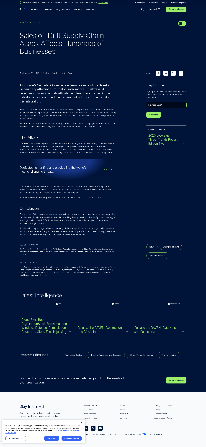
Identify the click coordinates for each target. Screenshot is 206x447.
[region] (43, 431)
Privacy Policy (63, 430)
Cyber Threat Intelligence (141, 355)
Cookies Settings (16, 438)
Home (22, 22)
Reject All (51, 438)
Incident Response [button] (178, 3)
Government (140, 3)
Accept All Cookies (71, 438)
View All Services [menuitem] (91, 405)
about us (42, 275)
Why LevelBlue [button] (63, 9)
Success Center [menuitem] (160, 414)
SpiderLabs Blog (33, 22)
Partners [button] (78, 9)
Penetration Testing (73, 355)
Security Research (157, 255)
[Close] (81, 422)
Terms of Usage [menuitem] (98, 434)
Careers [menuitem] (122, 405)
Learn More (103, 2)
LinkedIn (23, 254)
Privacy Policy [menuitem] (114, 434)
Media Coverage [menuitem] (90, 418)
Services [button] (35, 9)
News (151, 247)
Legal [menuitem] (86, 434)
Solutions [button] (47, 9)
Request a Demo (176, 9)
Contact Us (154, 3)
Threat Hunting (169, 355)
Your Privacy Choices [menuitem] (132, 434)
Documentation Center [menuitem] (163, 418)
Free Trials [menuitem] (123, 418)
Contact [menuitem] (122, 410)
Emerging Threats (171, 247)
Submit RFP (154, 9)
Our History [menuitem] (88, 410)
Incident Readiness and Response (106, 355)
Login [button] (164, 3)
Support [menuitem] (157, 410)
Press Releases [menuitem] (90, 414)
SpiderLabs (106, 169)
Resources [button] (90, 9)
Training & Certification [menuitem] (163, 405)
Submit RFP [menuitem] (123, 414)
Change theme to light (182, 23)
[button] (142, 9)
